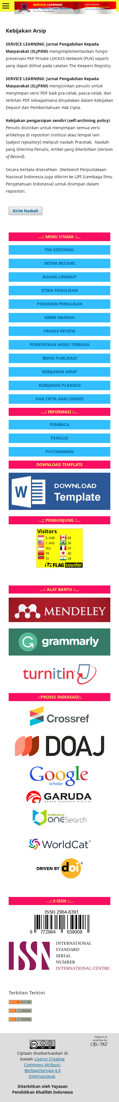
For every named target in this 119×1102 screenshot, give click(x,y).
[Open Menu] (6, 6)
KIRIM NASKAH (59, 317)
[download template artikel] (59, 508)
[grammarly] (59, 654)
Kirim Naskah (25, 210)
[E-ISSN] (59, 968)
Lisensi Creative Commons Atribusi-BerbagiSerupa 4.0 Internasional (44, 1067)
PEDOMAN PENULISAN (59, 304)
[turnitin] (59, 685)
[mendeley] (59, 620)
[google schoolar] (59, 785)
